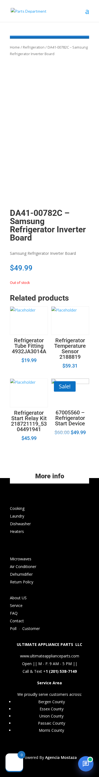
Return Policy (21, 581)
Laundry (17, 516)
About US (18, 597)
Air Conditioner (23, 566)
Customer (31, 628)
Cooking (17, 508)
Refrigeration (34, 47)
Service (16, 605)
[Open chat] (86, 764)
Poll (13, 628)
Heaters (17, 531)
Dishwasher (20, 523)
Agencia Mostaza (61, 757)
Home (15, 47)
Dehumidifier (21, 574)
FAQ (14, 613)
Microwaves (20, 558)
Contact (17, 620)
